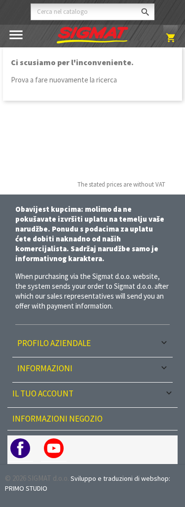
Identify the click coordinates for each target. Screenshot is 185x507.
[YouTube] (54, 448)
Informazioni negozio (57, 418)
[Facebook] (20, 448)
